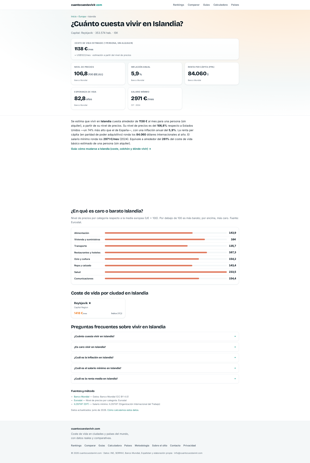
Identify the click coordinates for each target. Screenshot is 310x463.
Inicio (74, 16)
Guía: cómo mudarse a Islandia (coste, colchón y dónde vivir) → (111, 148)
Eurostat (78, 400)
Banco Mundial (81, 396)
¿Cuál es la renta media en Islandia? (96, 378)
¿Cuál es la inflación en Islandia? (94, 357)
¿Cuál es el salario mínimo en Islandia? (97, 368)
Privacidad (189, 445)
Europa (82, 16)
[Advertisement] (155, 179)
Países (235, 4)
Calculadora (220, 4)
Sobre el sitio (159, 445)
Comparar (194, 4)
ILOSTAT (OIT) (81, 404)
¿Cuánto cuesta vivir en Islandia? (94, 336)
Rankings (178, 4)
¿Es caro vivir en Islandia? (90, 347)
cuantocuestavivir (86, 4)
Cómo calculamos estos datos (122, 410)
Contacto (175, 445)
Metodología (142, 445)
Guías (206, 4)
